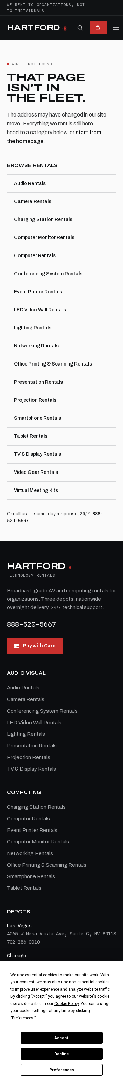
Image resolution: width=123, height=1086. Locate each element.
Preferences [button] (22, 1017)
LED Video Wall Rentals (40, 309)
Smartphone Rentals (37, 418)
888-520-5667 (31, 624)
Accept (61, 1038)
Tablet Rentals (30, 436)
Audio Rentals (30, 183)
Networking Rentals (36, 345)
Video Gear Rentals (36, 472)
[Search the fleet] (80, 27)
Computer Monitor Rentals (44, 237)
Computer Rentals (35, 255)
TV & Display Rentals (37, 454)
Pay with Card (39, 645)
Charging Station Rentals (43, 219)
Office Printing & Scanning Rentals (53, 364)
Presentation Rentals (38, 382)
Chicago (16, 955)
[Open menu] (116, 27)
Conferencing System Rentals (48, 273)
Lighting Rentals (32, 327)
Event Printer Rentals (38, 291)
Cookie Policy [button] (66, 1003)
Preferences (61, 1070)
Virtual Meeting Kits (36, 490)
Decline (61, 1054)
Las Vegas (19, 925)
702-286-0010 (23, 942)
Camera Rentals (32, 201)
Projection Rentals (35, 400)
